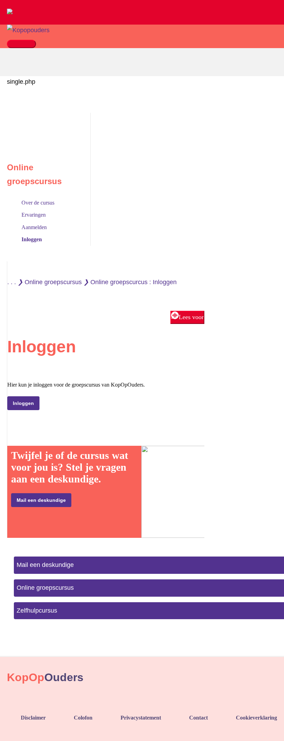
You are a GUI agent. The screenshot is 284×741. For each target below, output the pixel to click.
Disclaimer (33, 718)
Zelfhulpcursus (37, 610)
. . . (11, 282)
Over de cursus (37, 203)
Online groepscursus (53, 282)
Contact (198, 718)
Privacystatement (141, 718)
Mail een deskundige (41, 500)
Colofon (83, 718)
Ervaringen (33, 215)
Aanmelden (34, 227)
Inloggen (31, 239)
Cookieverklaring (256, 718)
